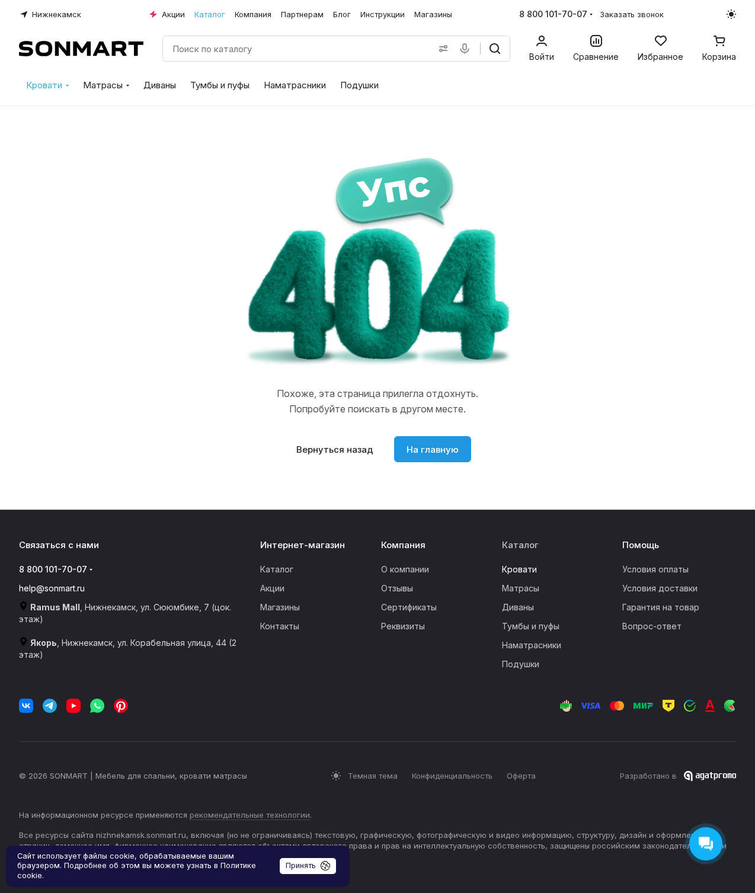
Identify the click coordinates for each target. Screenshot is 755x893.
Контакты (279, 626)
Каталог (276, 569)
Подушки (520, 664)
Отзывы (397, 588)
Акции (272, 588)
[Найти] (495, 48)
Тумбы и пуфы (530, 626)
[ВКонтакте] (26, 706)
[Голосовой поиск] (467, 48)
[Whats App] (97, 706)
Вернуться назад (334, 449)
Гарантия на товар (660, 607)
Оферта (521, 775)
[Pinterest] (121, 706)
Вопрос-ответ (652, 626)
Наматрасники (531, 645)
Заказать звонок (632, 14)
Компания (403, 544)
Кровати (519, 569)
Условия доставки (660, 588)
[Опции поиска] (441, 48)
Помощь (640, 544)
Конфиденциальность (452, 775)
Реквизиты (403, 626)
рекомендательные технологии (250, 815)
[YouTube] (73, 706)
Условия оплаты (655, 569)
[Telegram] (50, 706)
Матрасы (520, 588)
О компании (405, 569)
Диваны (518, 607)
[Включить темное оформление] (731, 14)
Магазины (280, 607)
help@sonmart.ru (52, 588)
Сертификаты (409, 607)
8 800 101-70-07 (553, 14)
